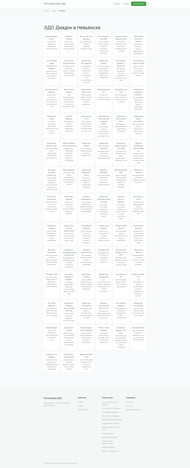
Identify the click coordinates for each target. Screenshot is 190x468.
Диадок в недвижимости (110, 451)
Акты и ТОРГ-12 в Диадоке (111, 408)
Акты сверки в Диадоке (110, 412)
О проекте (129, 402)
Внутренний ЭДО (108, 433)
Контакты (129, 406)
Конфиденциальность (133, 409)
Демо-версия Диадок (109, 437)
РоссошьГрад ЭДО (55, 4)
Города (126, 4)
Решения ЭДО (138, 4)
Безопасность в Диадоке (111, 416)
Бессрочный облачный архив (112, 420)
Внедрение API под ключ (110, 423)
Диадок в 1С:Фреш (108, 447)
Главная (117, 4)
